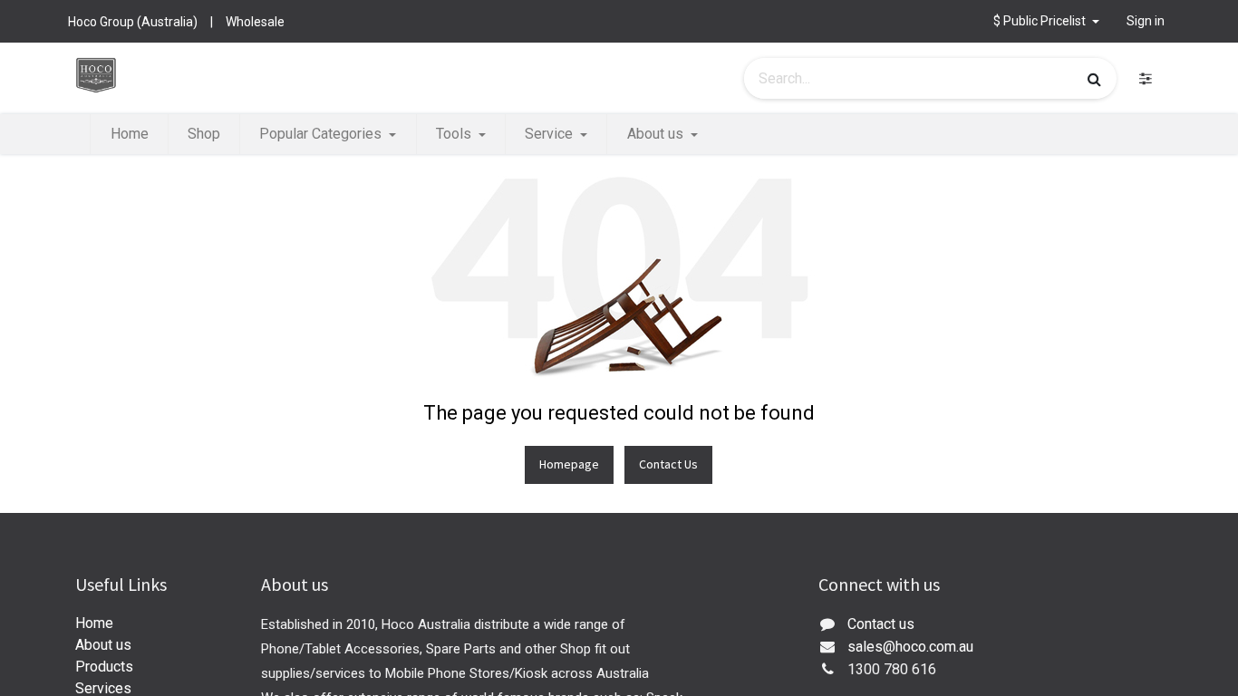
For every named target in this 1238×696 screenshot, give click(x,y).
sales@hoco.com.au (910, 646)
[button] (1046, 21)
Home (94, 623)
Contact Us (668, 464)
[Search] (1094, 79)
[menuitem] (129, 134)
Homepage (569, 464)
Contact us (880, 624)
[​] (1145, 78)
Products (104, 666)
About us (103, 644)
